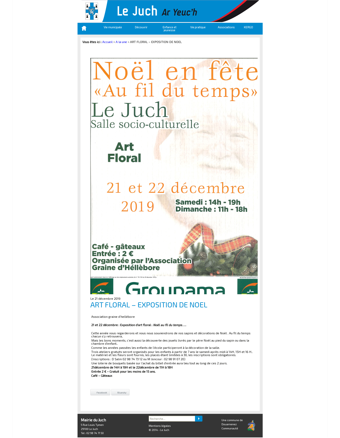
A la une (121, 42)
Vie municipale (113, 27)
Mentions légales (160, 425)
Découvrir (141, 27)
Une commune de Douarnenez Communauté (232, 424)
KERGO (248, 27)
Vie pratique (198, 27)
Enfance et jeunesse (169, 28)
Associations (226, 27)
